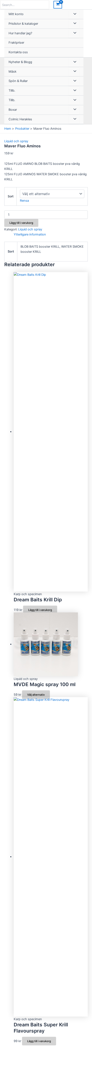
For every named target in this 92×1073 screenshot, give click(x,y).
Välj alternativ (36, 694)
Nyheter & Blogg (20, 62)
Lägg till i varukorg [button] (40, 610)
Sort (10, 196)
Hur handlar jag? (20, 33)
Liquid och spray (16, 141)
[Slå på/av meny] (73, 14)
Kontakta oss (18, 52)
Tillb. (12, 90)
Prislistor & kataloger (23, 24)
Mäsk (12, 71)
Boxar (13, 110)
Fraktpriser (16, 43)
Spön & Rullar (18, 81)
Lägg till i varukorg (21, 222)
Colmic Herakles (20, 119)
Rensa (24, 201)
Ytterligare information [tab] (30, 234)
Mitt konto (16, 14)
